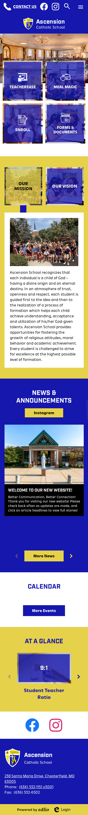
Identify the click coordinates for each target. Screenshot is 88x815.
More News (44, 556)
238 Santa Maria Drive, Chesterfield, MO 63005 (39, 779)
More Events (44, 610)
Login (62, 809)
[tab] (23, 186)
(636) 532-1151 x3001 (36, 787)
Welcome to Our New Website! (40, 490)
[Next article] (71, 556)
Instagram (44, 413)
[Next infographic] (79, 677)
